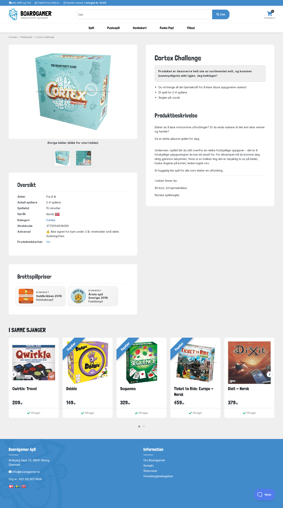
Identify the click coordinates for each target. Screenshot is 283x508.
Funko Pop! (167, 28)
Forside (13, 37)
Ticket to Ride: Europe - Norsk (194, 391)
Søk (222, 14)
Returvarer (150, 471)
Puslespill (113, 28)
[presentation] (13, 374)
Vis (48, 242)
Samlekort (140, 28)
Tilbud (191, 28)
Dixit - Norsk (238, 388)
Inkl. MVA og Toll (21, 2)
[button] (139, 426)
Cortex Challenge (45, 37)
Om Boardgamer (154, 460)
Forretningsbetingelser (158, 476)
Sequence (128, 388)
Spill (91, 28)
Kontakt (148, 465)
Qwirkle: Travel (24, 388)
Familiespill (26, 37)
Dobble (71, 388)
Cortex (50, 220)
